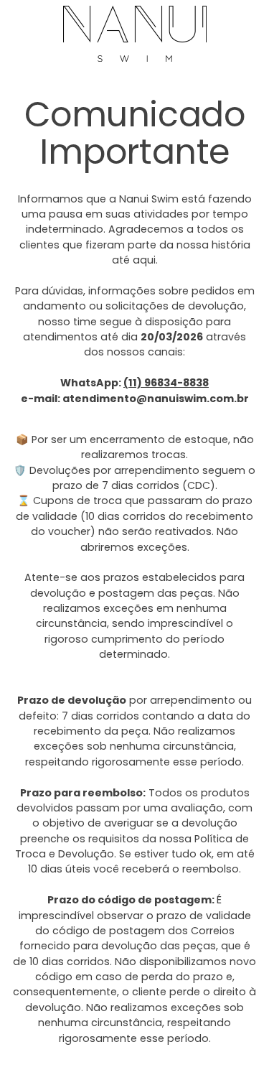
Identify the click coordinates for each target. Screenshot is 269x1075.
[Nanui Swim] (135, 34)
